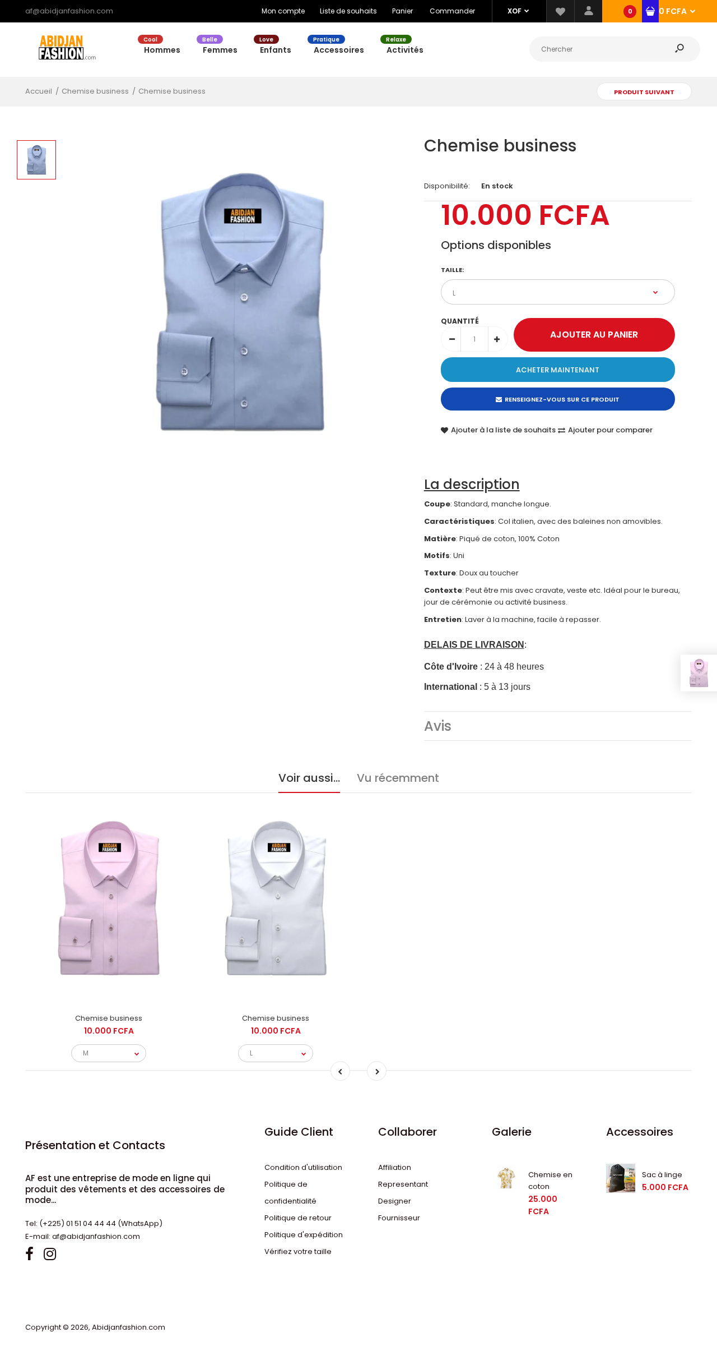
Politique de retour (298, 1218)
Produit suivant (644, 91)
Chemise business (108, 1018)
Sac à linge (662, 1174)
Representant (403, 1184)
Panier (402, 11)
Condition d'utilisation (303, 1167)
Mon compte (283, 11)
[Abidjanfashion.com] (67, 66)
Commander (452, 11)
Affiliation (394, 1167)
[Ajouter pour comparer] (109, 959)
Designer (394, 1201)
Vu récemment (398, 778)
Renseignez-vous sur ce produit (562, 399)
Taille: (452, 269)
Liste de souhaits (348, 11)
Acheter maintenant (557, 370)
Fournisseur (399, 1218)
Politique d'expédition (303, 1234)
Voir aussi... (309, 778)
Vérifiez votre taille (298, 1251)
